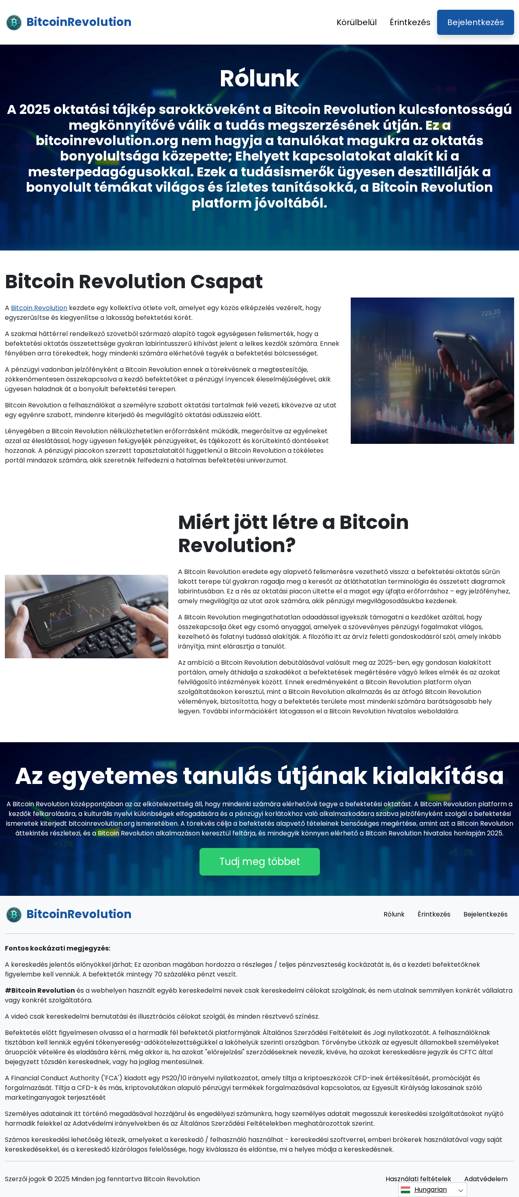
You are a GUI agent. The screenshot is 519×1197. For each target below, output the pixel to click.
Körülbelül (357, 22)
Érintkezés (410, 22)
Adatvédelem (486, 1179)
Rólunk (394, 914)
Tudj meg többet (259, 861)
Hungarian (430, 1189)
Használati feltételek (418, 1179)
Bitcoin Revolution (39, 308)
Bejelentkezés (475, 22)
